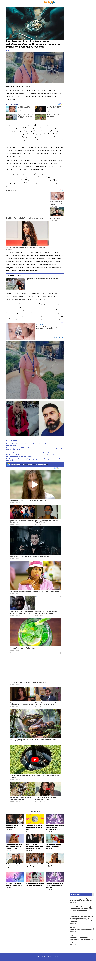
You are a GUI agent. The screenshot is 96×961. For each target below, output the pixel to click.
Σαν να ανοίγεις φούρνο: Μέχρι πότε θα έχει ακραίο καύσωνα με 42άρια (41, 279)
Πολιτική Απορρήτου (46, 956)
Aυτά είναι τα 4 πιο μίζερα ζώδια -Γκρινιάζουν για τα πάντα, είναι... (35, 866)
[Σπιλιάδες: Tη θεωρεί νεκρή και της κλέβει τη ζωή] (15, 819)
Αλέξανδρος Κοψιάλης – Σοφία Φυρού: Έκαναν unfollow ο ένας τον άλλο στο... (14, 866)
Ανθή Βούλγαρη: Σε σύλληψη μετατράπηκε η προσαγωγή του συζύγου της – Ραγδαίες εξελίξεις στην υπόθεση (34, 459)
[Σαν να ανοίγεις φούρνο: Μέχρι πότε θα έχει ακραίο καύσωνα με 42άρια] (15, 284)
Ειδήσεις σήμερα (12, 440)
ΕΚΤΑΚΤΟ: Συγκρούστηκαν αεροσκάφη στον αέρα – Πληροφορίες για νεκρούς (28, 452)
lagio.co (60, 958)
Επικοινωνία (56, 956)
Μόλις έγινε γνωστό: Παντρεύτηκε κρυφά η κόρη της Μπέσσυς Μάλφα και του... (34, 846)
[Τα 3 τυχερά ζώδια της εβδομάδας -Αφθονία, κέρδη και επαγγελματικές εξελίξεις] (55, 819)
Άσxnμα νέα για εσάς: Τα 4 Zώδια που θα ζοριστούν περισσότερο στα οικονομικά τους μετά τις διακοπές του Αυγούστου (34, 448)
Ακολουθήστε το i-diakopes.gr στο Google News (29, 464)
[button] (35, 23)
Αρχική (38, 956)
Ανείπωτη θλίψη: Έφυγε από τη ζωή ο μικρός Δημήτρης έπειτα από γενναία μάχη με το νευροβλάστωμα (31, 444)
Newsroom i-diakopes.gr (13, 86)
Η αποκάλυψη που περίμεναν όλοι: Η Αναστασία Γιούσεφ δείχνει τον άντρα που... (14, 846)
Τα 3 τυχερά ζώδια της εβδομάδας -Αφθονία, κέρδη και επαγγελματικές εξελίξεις (55, 827)
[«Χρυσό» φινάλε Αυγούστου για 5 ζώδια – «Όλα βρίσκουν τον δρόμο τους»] (55, 877)
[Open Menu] (6, 2)
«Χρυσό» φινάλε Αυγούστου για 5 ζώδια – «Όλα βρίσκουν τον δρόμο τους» (54, 885)
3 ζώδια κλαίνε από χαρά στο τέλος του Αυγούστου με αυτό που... (34, 827)
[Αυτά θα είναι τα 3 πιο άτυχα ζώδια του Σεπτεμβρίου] (55, 838)
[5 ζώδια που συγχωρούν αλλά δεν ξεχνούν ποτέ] (55, 858)
